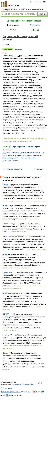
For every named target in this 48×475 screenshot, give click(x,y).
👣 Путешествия (6, 388)
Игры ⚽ (35, 30)
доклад (23, 152)
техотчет (34, 158)
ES (40, 2)
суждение (26, 158)
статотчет (17, 158)
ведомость (7, 152)
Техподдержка (16, 384)
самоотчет (37, 155)
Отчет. (5, 272)
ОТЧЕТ (6, 236)
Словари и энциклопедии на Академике (22, 9)
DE (35, 2)
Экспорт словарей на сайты (10, 392)
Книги (13, 30)
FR (44, 2)
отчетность (39, 169)
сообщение (7, 158)
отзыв (5, 155)
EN (30, 2)
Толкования (13, 25)
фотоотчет (7, 160)
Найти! (42, 14)
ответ (41, 152)
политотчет (21, 155)
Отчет (5, 185)
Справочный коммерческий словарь (24, 21)
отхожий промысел (14, 169)
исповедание (32, 152)
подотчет (12, 155)
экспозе (15, 160)
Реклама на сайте (28, 384)
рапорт (29, 155)
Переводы (35, 25)
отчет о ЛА (7, 335)
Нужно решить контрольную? (26, 146)
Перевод (18, 49)
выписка (15, 152)
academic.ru (10, 4)
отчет (5, 205)
